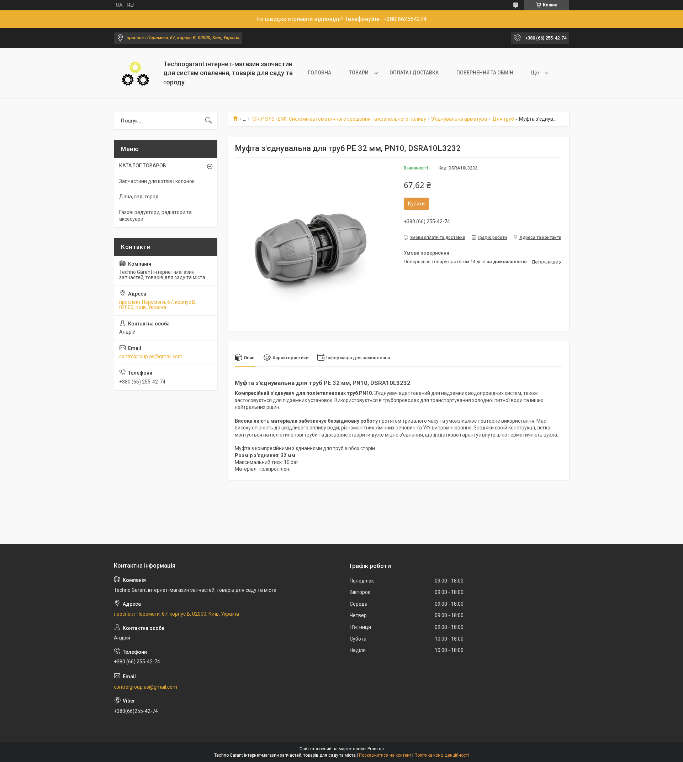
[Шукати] (208, 120)
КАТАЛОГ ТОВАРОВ (142, 165)
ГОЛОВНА (319, 72)
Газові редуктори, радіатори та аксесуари (155, 215)
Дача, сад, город (139, 196)
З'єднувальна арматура (459, 119)
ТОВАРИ (359, 72)
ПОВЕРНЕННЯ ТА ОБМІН (484, 72)
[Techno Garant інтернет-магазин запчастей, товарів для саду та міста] (136, 73)
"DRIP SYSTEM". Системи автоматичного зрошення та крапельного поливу (339, 119)
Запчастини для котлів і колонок (157, 181)
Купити (416, 204)
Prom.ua (375, 748)
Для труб (503, 119)
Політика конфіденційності (441, 755)
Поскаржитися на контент (385, 755)
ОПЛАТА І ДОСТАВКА (414, 72)
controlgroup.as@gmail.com (150, 356)
